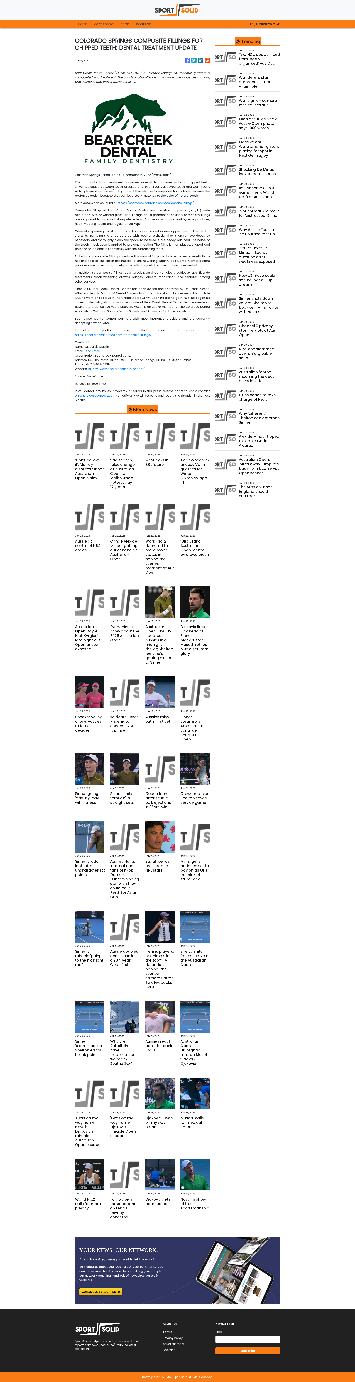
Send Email (92, 351)
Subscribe (248, 1351)
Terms (167, 1332)
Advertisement (174, 1344)
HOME (82, 24)
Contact (169, 1350)
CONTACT (143, 24)
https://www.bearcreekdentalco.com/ (116, 369)
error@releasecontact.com (95, 395)
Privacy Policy (173, 1338)
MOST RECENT (104, 24)
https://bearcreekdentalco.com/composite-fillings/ (155, 203)
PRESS (125, 24)
